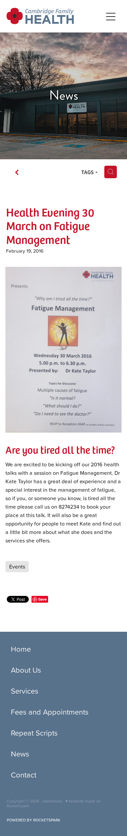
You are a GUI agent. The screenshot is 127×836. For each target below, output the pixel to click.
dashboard (52, 801)
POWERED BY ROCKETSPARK (33, 820)
